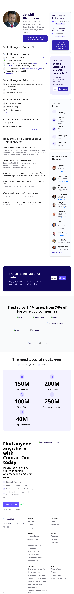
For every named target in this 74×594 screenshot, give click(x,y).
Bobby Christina (63, 127)
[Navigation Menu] (69, 3)
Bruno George (62, 194)
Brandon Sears (62, 177)
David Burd (61, 232)
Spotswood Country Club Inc (36, 58)
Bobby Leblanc (62, 203)
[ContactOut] (12, 3)
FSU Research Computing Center (62, 171)
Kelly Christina (62, 135)
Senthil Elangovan (31, 16)
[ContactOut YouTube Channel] (8, 558)
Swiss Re (60, 218)
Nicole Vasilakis (63, 246)
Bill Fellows (61, 211)
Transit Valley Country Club (63, 180)
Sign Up (62, 278)
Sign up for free (11, 504)
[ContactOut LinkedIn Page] (4, 558)
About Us (54, 536)
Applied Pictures (62, 199)
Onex (65, 208)
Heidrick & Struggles (63, 234)
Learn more (54, 278)
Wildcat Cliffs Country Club (33, 69)
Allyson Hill (61, 239)
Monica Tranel (62, 142)
